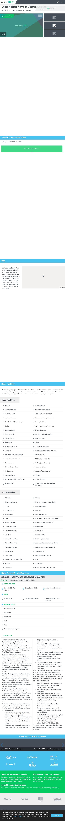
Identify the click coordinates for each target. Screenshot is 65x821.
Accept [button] (57, 815)
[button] (63, 745)
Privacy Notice (18, 816)
